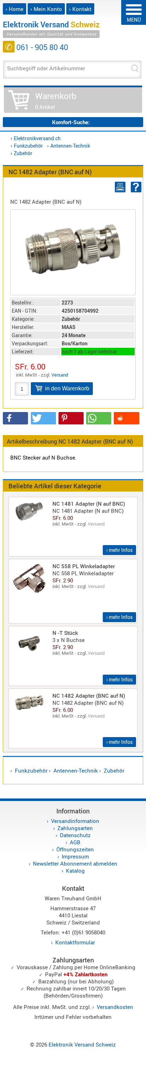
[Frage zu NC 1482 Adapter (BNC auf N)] (135, 187)
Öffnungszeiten (75, 849)
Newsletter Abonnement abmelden (75, 863)
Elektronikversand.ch (37, 138)
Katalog (75, 870)
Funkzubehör (28, 145)
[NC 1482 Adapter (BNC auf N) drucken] (119, 187)
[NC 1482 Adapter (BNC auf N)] (73, 248)
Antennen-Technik (70, 145)
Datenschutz (75, 835)
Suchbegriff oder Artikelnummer (46, 68)
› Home (14, 8)
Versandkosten (115, 1006)
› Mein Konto (46, 8)
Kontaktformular (75, 942)
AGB (75, 842)
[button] (15, 418)
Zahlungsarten (75, 827)
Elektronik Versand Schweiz (82, 1044)
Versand (59, 375)
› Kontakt (80, 8)
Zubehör (23, 153)
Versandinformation (75, 820)
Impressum (75, 856)
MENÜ (134, 19)
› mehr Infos (119, 550)
